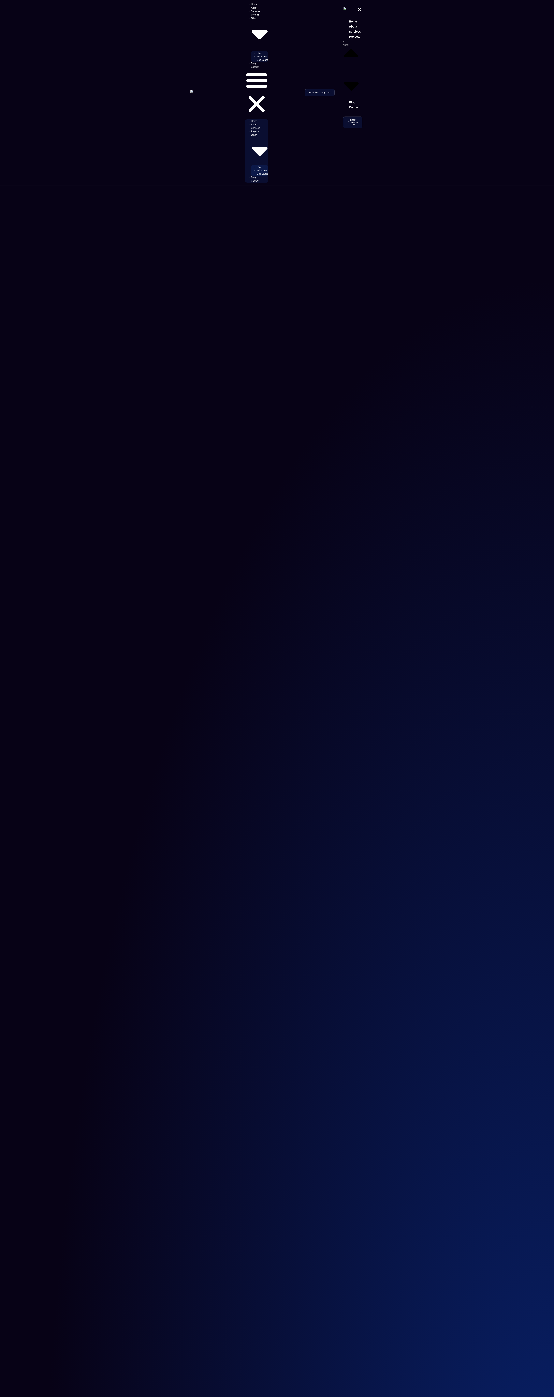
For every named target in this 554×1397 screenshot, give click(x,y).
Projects (255, 15)
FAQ (259, 53)
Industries (262, 56)
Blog (253, 63)
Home (254, 4)
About (254, 8)
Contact (255, 67)
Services (255, 11)
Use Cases (262, 60)
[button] (256, 93)
